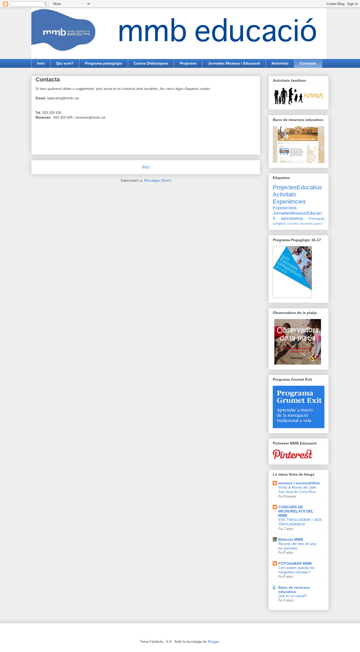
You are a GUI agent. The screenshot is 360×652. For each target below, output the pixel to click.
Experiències (289, 201)
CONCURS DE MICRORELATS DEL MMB (296, 511)
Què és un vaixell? (292, 596)
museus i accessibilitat (299, 483)
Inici (41, 63)
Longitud (279, 223)
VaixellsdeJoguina (311, 223)
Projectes (188, 63)
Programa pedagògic (103, 63)
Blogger (213, 642)
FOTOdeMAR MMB (295, 563)
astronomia (292, 218)
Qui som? (65, 63)
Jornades (293, 223)
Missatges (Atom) (157, 180)
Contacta (308, 63)
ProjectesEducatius (297, 187)
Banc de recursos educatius (294, 589)
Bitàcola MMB (290, 539)
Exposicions (285, 207)
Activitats (280, 63)
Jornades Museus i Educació (234, 63)
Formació (316, 218)
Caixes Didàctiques (151, 63)
